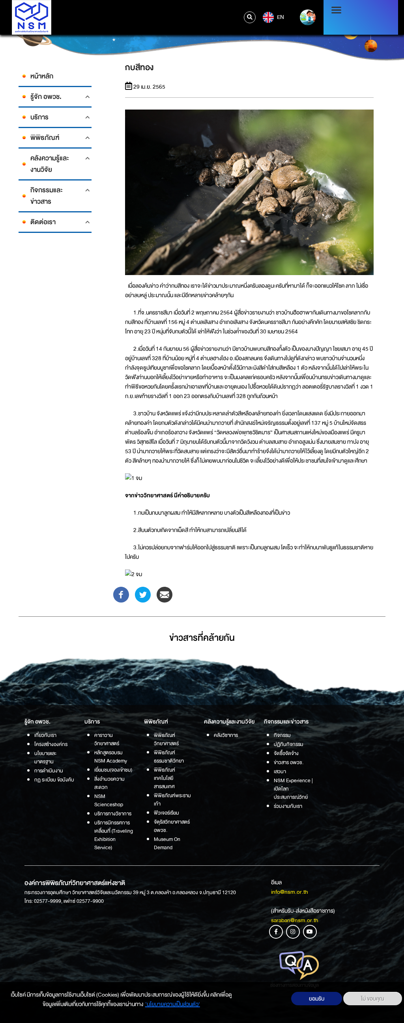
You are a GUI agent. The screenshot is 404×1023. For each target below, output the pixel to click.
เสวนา (280, 771)
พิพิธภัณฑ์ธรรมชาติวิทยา (169, 756)
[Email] (164, 594)
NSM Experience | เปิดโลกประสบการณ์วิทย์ (293, 788)
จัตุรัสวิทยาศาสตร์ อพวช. (172, 826)
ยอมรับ (316, 998)
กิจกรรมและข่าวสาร (46, 195)
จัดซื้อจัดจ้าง (286, 753)
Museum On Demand (167, 843)
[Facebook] (121, 594)
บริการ (39, 117)
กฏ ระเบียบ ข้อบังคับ (54, 780)
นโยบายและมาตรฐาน (45, 757)
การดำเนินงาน (48, 770)
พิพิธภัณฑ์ (44, 137)
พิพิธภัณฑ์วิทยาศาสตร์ (166, 739)
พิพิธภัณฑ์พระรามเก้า (172, 799)
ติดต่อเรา (43, 222)
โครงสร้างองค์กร (50, 744)
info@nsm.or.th (289, 892)
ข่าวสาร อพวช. (288, 762)
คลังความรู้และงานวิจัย (49, 164)
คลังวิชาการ (226, 735)
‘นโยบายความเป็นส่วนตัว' (172, 1004)
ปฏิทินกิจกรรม (288, 744)
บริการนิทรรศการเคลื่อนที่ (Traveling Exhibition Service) (113, 835)
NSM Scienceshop (108, 800)
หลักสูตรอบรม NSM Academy (110, 756)
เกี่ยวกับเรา (45, 735)
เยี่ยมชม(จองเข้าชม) (113, 770)
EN (280, 17)
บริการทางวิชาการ (112, 813)
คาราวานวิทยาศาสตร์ (106, 739)
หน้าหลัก (41, 76)
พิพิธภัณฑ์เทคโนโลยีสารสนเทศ (164, 778)
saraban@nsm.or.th (294, 920)
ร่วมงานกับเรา (288, 806)
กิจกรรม (282, 735)
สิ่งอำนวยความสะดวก (109, 783)
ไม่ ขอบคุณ (372, 998)
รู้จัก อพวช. (46, 96)
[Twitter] (143, 594)
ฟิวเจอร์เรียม (166, 813)
